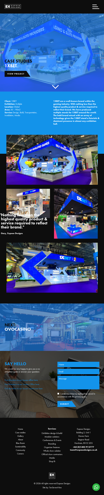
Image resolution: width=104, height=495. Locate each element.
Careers (20, 453)
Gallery (20, 436)
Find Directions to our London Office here (22, 384)
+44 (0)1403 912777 (83, 447)
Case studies (20, 432)
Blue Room (20, 443)
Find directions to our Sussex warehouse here (24, 388)
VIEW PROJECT (15, 73)
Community (20, 450)
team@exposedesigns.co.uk (83, 449)
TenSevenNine (55, 487)
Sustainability (20, 446)
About (20, 439)
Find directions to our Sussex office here (21, 380)
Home (20, 429)
